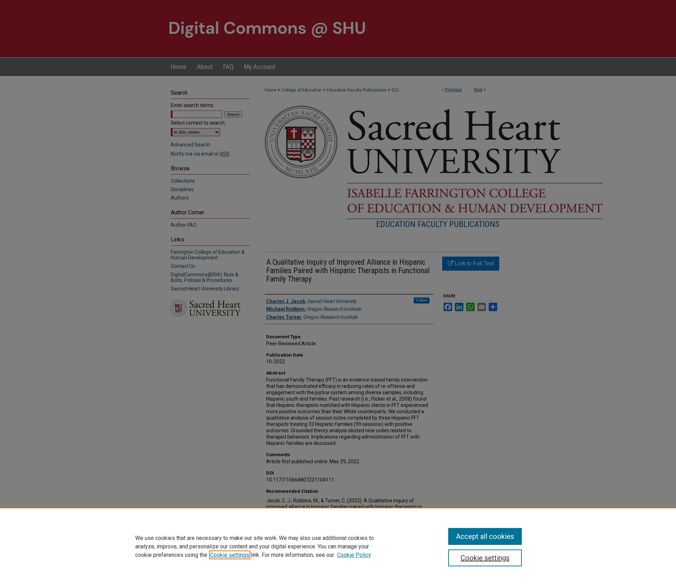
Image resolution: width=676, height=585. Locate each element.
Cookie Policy (354, 555)
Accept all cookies (485, 536)
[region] (338, 546)
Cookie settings (229, 555)
